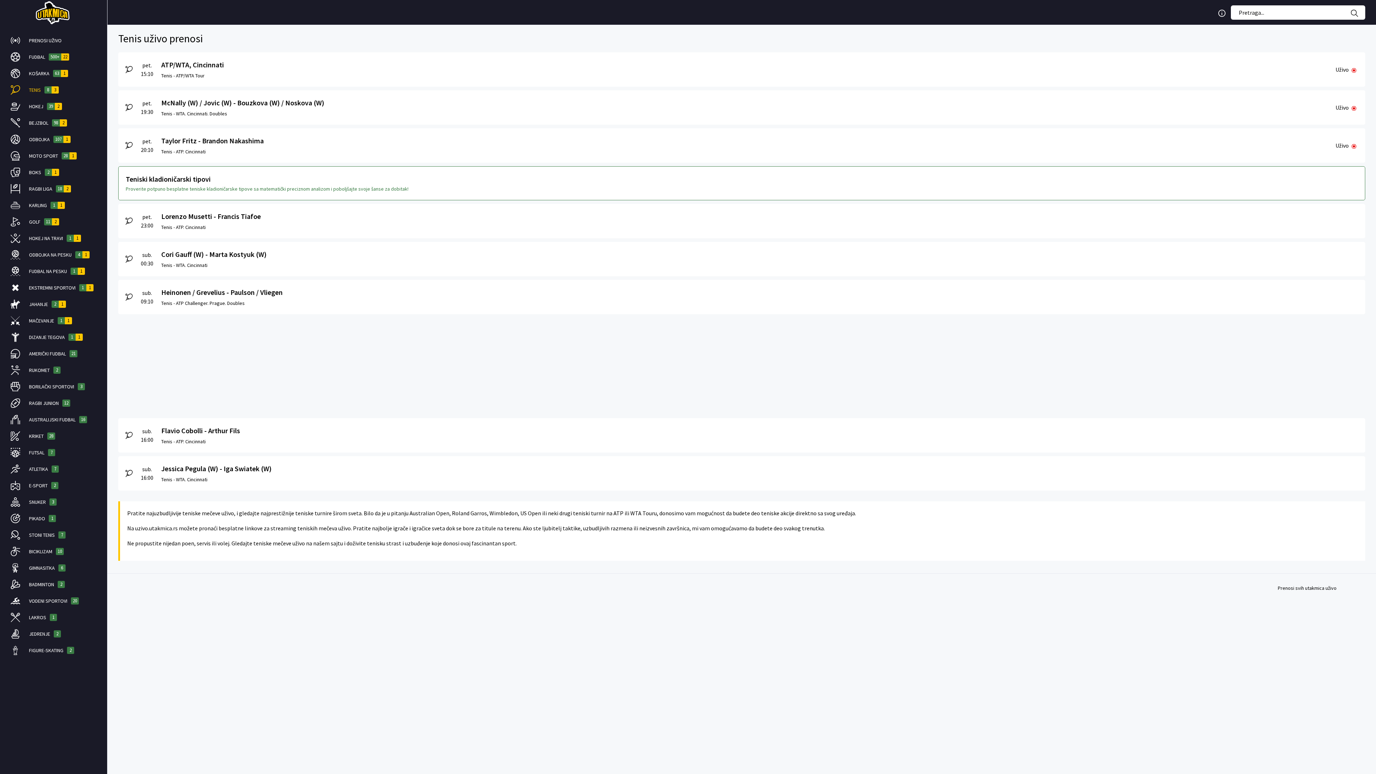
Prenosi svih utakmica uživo (1307, 588)
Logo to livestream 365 (53, 12)
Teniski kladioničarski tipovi (168, 179)
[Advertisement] (333, 364)
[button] (53, 40)
